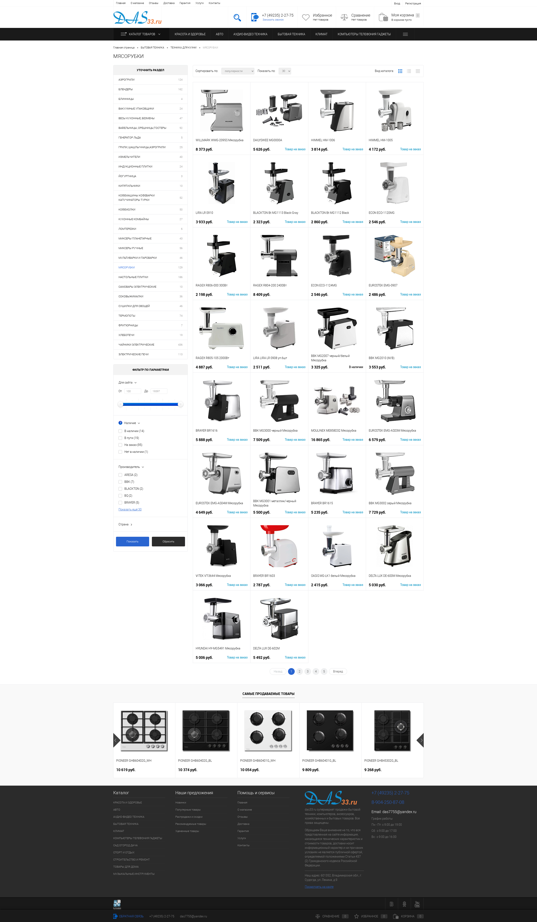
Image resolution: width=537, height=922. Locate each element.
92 (181, 127)
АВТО (219, 34)
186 (180, 277)
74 (181, 315)
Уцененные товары (187, 831)
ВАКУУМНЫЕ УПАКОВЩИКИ (136, 108)
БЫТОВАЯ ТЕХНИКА (291, 34)
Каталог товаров (142, 34)
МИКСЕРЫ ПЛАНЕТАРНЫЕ (135, 238)
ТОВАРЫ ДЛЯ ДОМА (126, 866)
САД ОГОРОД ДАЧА (125, 845)
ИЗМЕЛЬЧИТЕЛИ (129, 156)
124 (180, 79)
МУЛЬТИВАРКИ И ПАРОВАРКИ (138, 257)
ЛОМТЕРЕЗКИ (127, 228)
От (120, 391)
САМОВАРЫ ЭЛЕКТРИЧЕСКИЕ (137, 286)
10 (181, 185)
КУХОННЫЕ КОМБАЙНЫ (134, 219)
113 (180, 354)
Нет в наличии (136, 451)
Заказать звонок (273, 19)
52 (181, 197)
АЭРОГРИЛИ (126, 79)
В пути (131, 438)
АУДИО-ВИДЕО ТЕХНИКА (250, 34)
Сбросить (168, 541)
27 (181, 219)
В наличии (134, 431)
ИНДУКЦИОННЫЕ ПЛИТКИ (135, 166)
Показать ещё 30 (130, 509)
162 (180, 89)
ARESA (131, 475)
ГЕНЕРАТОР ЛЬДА (130, 137)
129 (180, 267)
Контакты (214, 3)
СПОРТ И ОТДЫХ (123, 852)
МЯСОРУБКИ (127, 267)
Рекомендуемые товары (190, 823)
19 (181, 335)
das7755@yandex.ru (399, 812)
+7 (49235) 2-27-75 (161, 916)
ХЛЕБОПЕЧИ (126, 335)
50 (181, 209)
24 (181, 108)
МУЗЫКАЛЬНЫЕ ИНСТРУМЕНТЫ (134, 873)
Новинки (180, 802)
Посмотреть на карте (319, 886)
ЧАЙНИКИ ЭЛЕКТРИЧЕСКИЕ (136, 344)
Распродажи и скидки (188, 816)
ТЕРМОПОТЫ (127, 315)
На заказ (133, 445)
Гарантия (185, 3)
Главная (121, 3)
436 (180, 344)
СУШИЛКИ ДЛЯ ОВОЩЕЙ (134, 306)
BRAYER (131, 502)
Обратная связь (131, 916)
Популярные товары (188, 809)
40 (181, 156)
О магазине (137, 3)
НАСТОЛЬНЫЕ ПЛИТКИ (133, 277)
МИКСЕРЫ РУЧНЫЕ (131, 248)
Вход (397, 3)
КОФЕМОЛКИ (127, 209)
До (146, 391)
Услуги (200, 3)
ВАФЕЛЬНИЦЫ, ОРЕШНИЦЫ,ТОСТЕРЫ (142, 127)
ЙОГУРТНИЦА (127, 176)
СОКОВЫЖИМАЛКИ (131, 296)
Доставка (169, 3)
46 (181, 257)
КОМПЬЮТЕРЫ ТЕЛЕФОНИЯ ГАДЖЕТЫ (364, 34)
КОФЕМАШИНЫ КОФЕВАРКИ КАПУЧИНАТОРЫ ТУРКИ (137, 197)
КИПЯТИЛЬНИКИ (129, 185)
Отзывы (153, 3)
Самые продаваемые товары (268, 693)
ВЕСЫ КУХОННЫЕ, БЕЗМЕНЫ (137, 118)
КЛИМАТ (321, 34)
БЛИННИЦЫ (126, 99)
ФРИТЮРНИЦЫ (128, 325)
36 (181, 296)
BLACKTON (133, 488)
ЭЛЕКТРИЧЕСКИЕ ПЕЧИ (134, 354)
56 (181, 248)
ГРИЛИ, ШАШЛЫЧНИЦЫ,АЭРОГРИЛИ (142, 147)
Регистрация (413, 3)
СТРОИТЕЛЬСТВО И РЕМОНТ (131, 859)
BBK (129, 481)
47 (181, 118)
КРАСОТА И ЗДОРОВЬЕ (190, 34)
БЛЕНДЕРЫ (126, 89)
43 (181, 238)
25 (181, 147)
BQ (128, 495)
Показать (132, 541)
